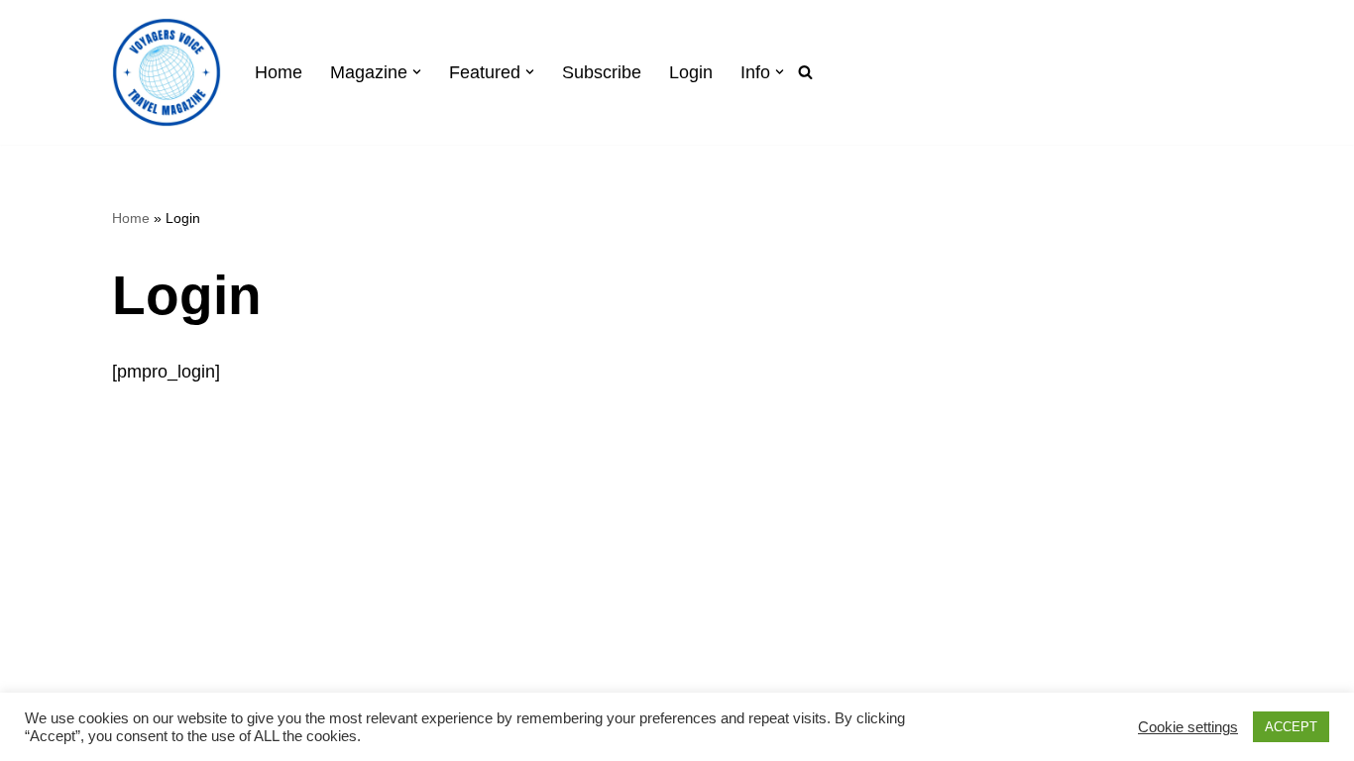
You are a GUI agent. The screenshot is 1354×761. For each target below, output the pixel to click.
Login (691, 72)
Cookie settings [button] (1188, 727)
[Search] (805, 71)
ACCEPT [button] (1291, 726)
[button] (416, 71)
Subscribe (601, 72)
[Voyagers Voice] (166, 72)
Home (278, 72)
